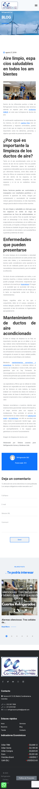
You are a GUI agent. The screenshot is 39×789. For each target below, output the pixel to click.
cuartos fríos (25, 123)
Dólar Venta (6, 748)
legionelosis (25, 284)
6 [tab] (32, 636)
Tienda (3, 730)
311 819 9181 (11, 707)
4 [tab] (22, 636)
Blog (21, 727)
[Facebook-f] (3, 681)
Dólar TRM (5, 745)
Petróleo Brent (7, 757)
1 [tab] (6, 636)
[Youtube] (13, 681)
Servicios (23, 723)
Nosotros (4, 727)
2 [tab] (11, 636)
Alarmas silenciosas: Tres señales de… (19, 621)
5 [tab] (27, 636)
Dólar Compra (7, 751)
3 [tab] (16, 636)
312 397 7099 (11, 704)
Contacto (23, 730)
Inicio (3, 723)
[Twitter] (8, 681)
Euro (3, 754)
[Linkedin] (23, 681)
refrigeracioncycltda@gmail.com (18, 710)
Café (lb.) (5, 760)
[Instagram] (18, 681)
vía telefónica (13, 418)
